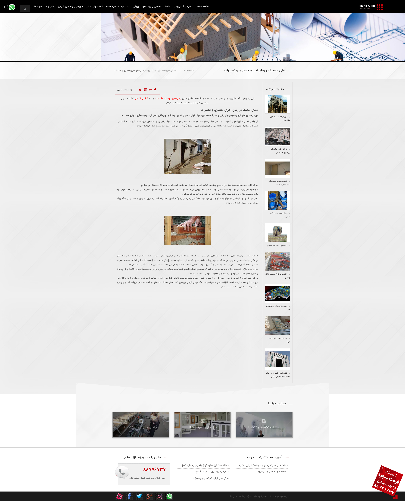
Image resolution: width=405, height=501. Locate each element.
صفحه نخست (202, 7)
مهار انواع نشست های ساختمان (280, 118)
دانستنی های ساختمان (167, 70)
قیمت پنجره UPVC (115, 7)
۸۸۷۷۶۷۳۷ (154, 470)
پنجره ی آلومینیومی (183, 7)
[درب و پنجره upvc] (371, 7)
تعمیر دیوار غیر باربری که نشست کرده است (279, 183)
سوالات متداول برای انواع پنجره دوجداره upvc (205, 465)
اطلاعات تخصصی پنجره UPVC (156, 7)
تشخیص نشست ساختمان (277, 245)
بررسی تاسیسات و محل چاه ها (278, 308)
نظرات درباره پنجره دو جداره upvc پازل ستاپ (262, 465)
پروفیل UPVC (133, 7)
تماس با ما (50, 7)
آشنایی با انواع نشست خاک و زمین (277, 276)
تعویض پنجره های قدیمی (70, 7)
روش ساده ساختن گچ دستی (280, 215)
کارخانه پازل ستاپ (94, 7)
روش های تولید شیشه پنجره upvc (211, 478)
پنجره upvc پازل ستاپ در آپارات (212, 472)
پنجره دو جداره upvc (214, 98)
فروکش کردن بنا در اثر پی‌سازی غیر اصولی (280, 151)
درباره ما (38, 7)
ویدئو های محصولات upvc (272, 472)
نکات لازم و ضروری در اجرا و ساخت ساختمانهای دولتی (278, 375)
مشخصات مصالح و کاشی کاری (279, 340)
